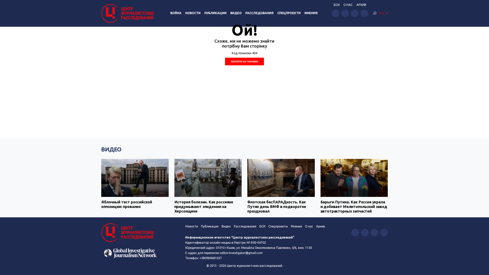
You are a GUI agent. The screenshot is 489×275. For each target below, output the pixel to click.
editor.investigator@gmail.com (241, 253)
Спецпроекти (289, 13)
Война (175, 13)
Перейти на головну (244, 61)
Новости (193, 13)
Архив (361, 4)
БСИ (337, 4)
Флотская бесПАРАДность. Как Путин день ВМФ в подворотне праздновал (276, 206)
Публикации (215, 13)
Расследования (259, 13)
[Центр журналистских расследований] (128, 13)
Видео (236, 13)
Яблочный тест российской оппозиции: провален (126, 204)
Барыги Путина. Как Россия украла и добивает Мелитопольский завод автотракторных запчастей (354, 206)
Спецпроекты (278, 226)
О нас (348, 4)
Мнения (311, 13)
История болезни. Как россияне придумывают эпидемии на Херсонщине (203, 206)
